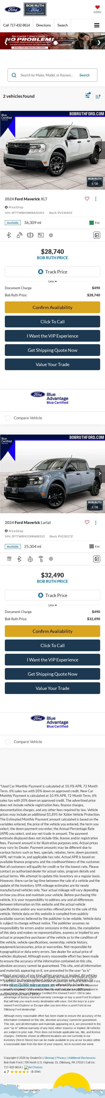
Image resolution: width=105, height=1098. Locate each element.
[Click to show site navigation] (97, 25)
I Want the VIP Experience (52, 336)
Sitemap (49, 1057)
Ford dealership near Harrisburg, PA (31, 985)
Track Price (56, 271)
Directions (43, 25)
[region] (52, 291)
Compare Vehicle (28, 417)
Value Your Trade (52, 364)
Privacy (61, 1057)
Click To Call (53, 321)
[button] (16, 25)
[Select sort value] (97, 96)
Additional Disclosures (82, 1057)
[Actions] (95, 198)
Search (84, 75)
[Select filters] (87, 96)
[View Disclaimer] (51, 235)
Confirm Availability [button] (52, 307)
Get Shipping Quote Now (52, 350)
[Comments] (96, 235)
